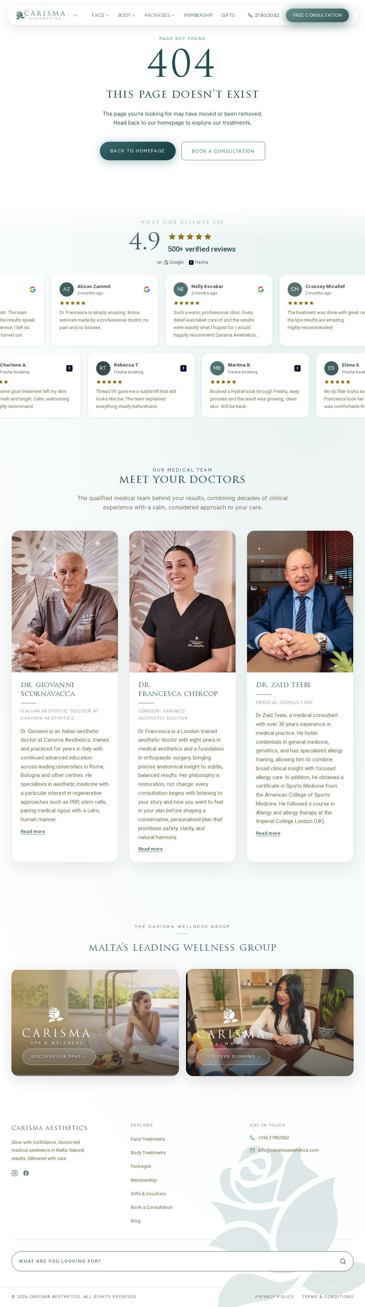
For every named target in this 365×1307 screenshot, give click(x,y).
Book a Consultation (152, 1207)
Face (98, 15)
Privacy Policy (274, 1297)
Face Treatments (148, 1139)
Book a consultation (223, 151)
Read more (33, 831)
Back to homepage (137, 150)
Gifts (228, 15)
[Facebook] (26, 1173)
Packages (157, 15)
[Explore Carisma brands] (75, 15)
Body (124, 15)
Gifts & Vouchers (148, 1193)
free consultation (317, 15)
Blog (135, 1220)
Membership (198, 15)
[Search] (343, 1261)
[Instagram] (14, 1173)
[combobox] (182, 1261)
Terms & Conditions (328, 1297)
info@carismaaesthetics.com (288, 1150)
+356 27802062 (273, 1137)
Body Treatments (148, 1152)
